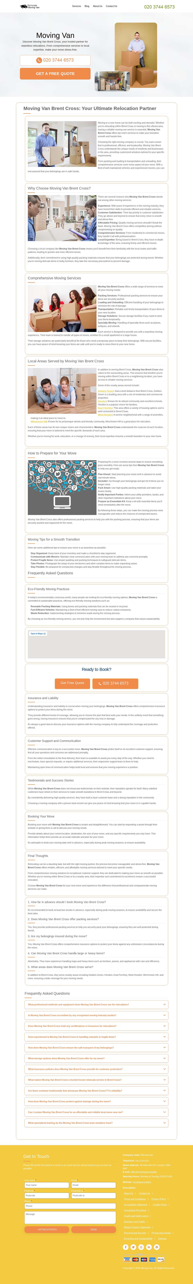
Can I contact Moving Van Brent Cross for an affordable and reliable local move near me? (75, 1112)
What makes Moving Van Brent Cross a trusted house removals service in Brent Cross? (75, 1080)
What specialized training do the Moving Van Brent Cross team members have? (70, 1123)
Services (76, 6)
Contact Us (111, 6)
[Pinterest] (157, 1247)
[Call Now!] (159, 6)
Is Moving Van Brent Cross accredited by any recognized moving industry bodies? (72, 1015)
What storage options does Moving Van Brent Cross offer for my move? (66, 1058)
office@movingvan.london (144, 1172)
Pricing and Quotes (161, 1233)
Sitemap (162, 1238)
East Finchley (105, 408)
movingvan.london (142, 1182)
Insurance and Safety (134, 1221)
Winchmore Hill (39, 421)
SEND (93, 1229)
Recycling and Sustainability (138, 1238)
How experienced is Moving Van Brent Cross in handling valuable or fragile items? (72, 1037)
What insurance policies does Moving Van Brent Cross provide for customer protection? (75, 1069)
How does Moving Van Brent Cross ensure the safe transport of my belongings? (71, 1047)
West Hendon (105, 415)
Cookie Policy (160, 1205)
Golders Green (105, 391)
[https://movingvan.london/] (32, 6)
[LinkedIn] (149, 1247)
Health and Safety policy (136, 1216)
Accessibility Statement (135, 1205)
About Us (97, 6)
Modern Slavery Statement (137, 1227)
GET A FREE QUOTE (55, 73)
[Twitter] (133, 1247)
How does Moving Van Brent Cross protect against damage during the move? (69, 1101)
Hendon (102, 401)
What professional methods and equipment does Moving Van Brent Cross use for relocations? (78, 1004)
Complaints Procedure (135, 1210)
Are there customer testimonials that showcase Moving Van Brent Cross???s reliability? (75, 1091)
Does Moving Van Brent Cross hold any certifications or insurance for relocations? (72, 1026)
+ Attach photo (47, 1229)
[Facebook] (125, 1247)
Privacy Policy (158, 1199)
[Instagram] (141, 1247)
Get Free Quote (72, 683)
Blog (87, 6)
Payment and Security (135, 1233)
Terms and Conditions (135, 1199)
